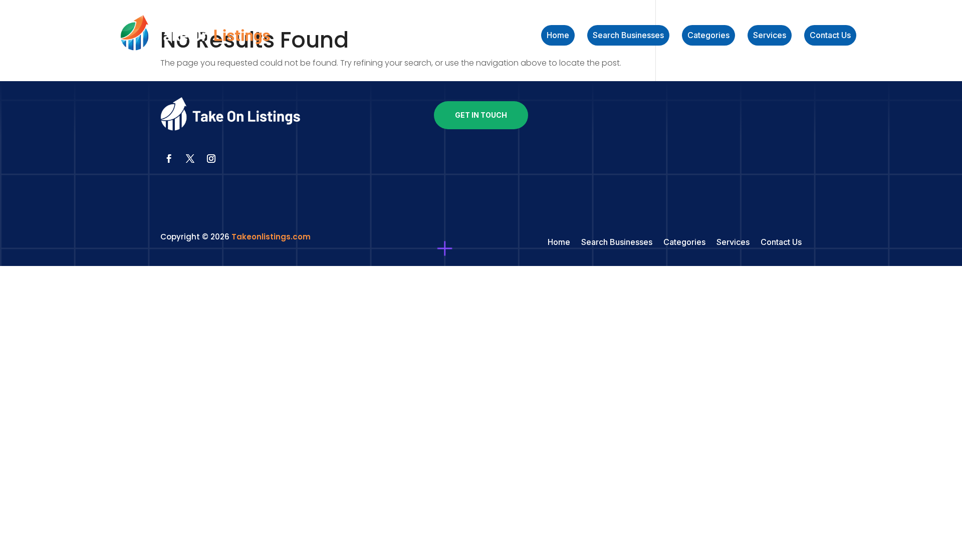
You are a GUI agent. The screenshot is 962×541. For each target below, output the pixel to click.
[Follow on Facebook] (168, 158)
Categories (708, 36)
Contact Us (830, 36)
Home (558, 36)
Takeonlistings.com (271, 236)
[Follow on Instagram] (210, 158)
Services (769, 36)
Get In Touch (481, 115)
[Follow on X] (189, 158)
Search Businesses (628, 36)
